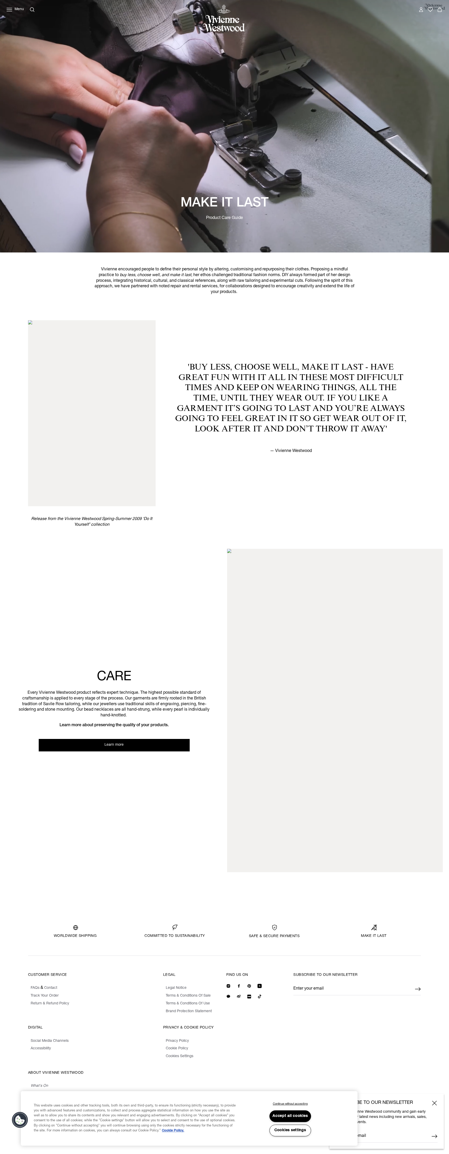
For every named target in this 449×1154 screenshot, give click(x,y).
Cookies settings (290, 1130)
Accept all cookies (290, 1116)
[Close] (434, 1103)
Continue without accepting (290, 1104)
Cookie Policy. (173, 1130)
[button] (20, 1120)
